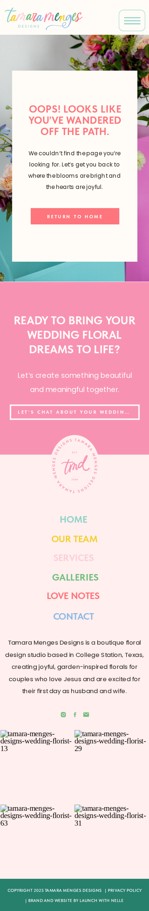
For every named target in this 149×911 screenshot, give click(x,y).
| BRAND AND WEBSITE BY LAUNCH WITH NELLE (74, 900)
